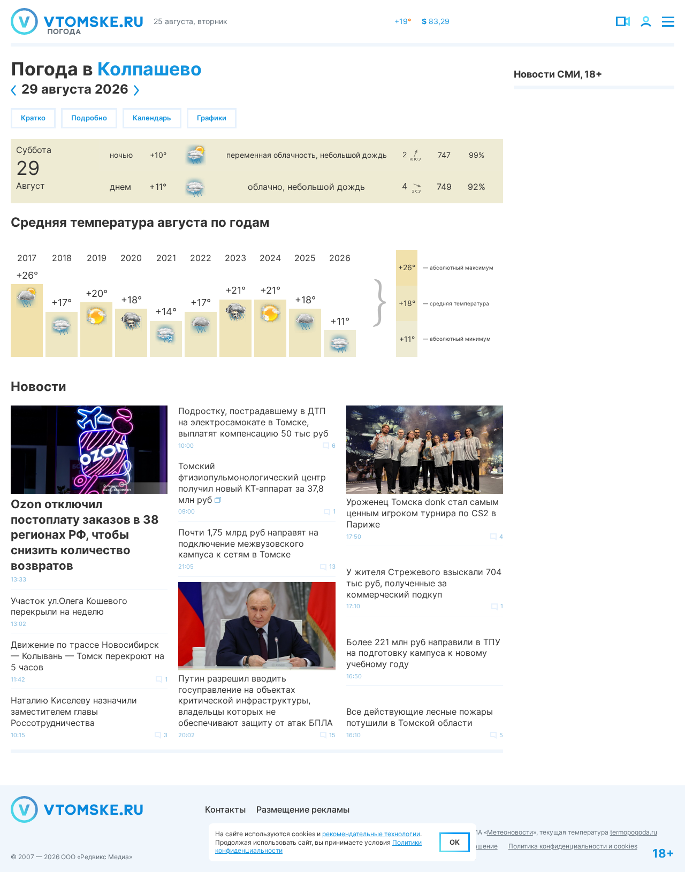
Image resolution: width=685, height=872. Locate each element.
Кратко (33, 117)
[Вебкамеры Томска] (623, 21)
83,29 (436, 21)
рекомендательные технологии (371, 834)
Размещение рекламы (302, 809)
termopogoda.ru (633, 832)
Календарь (152, 117)
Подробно (89, 117)
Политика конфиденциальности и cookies (572, 846)
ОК (455, 842)
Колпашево (149, 69)
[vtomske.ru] (77, 21)
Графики (211, 117)
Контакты (225, 809)
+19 (402, 21)
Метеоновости (510, 832)
